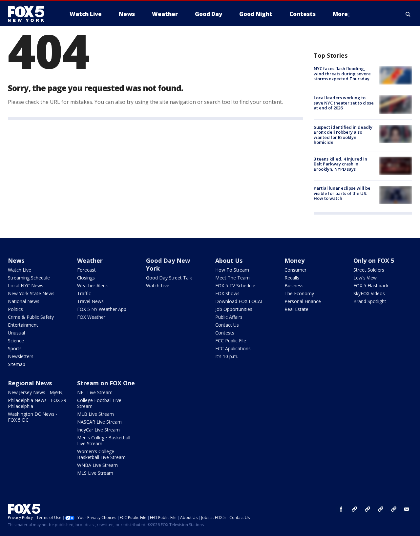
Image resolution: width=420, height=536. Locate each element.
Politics (15, 309)
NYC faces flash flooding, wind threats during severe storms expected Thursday (342, 74)
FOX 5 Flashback (370, 285)
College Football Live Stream (99, 403)
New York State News (31, 293)
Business (294, 285)
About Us (228, 260)
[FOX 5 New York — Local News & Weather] (29, 14)
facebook (341, 509)
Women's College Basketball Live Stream (101, 454)
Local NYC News (25, 285)
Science (16, 340)
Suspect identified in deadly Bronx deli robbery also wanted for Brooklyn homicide (343, 134)
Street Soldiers (368, 270)
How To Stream (232, 270)
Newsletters (20, 356)
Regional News (30, 383)
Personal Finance (302, 301)
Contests (224, 333)
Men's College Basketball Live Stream (103, 440)
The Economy (299, 293)
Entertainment (23, 325)
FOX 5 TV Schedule (235, 285)
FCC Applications (233, 348)
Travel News (90, 301)
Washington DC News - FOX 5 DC (32, 417)
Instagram (354, 509)
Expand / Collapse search (408, 14)
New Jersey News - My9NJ (36, 392)
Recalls (291, 278)
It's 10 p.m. (226, 356)
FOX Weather (91, 317)
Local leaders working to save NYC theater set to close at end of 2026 (344, 103)
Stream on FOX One (106, 383)
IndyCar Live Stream (98, 430)
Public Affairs (228, 317)
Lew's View (365, 278)
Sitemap (16, 364)
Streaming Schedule (29, 278)
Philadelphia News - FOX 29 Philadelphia (37, 403)
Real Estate (296, 309)
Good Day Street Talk (169, 278)
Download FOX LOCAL (239, 301)
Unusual (16, 333)
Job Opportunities (233, 309)
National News (23, 301)
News (16, 260)
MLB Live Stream (95, 414)
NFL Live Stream (95, 392)
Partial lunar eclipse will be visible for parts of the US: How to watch (342, 193)
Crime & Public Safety (31, 317)
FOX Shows (227, 293)
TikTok (367, 509)
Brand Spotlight (369, 301)
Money (294, 260)
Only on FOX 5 (373, 260)
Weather (90, 260)
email (407, 509)
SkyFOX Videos (369, 293)
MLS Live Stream (95, 473)
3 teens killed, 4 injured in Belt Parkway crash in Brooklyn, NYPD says (340, 164)
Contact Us (227, 325)
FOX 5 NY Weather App (101, 309)
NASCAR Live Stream (99, 422)
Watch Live (19, 270)
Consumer (295, 270)
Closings (86, 278)
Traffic (84, 293)
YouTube (380, 509)
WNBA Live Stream (97, 465)
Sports (15, 348)
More (340, 14)
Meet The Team (232, 278)
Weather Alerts (93, 285)
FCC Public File (230, 340)
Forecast (86, 270)
